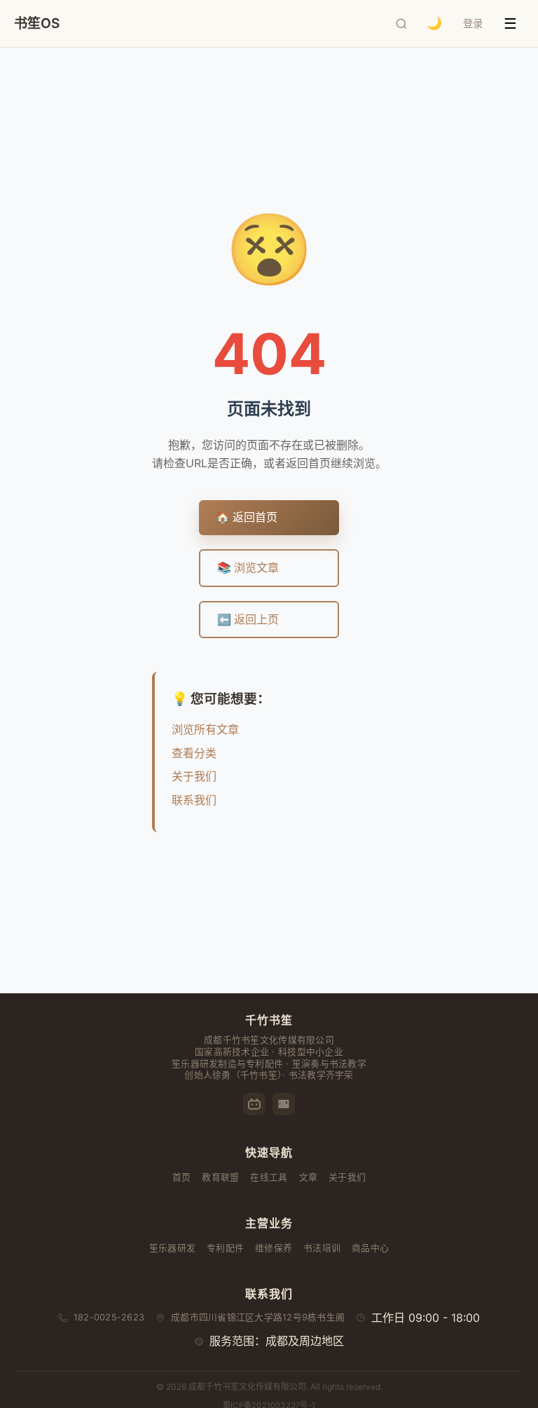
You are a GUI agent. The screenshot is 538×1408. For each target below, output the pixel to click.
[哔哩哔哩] (254, 1104)
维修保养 (273, 1248)
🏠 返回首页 (246, 517)
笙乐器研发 (172, 1248)
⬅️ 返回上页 (248, 619)
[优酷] (284, 1104)
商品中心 (370, 1248)
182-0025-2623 (109, 1317)
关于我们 (194, 776)
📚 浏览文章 (248, 567)
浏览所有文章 (205, 729)
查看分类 (194, 753)
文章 (308, 1177)
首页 (181, 1177)
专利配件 (225, 1248)
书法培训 (321, 1248)
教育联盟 (220, 1177)
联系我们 (194, 800)
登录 (473, 23)
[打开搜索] (401, 23)
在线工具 (268, 1177)
